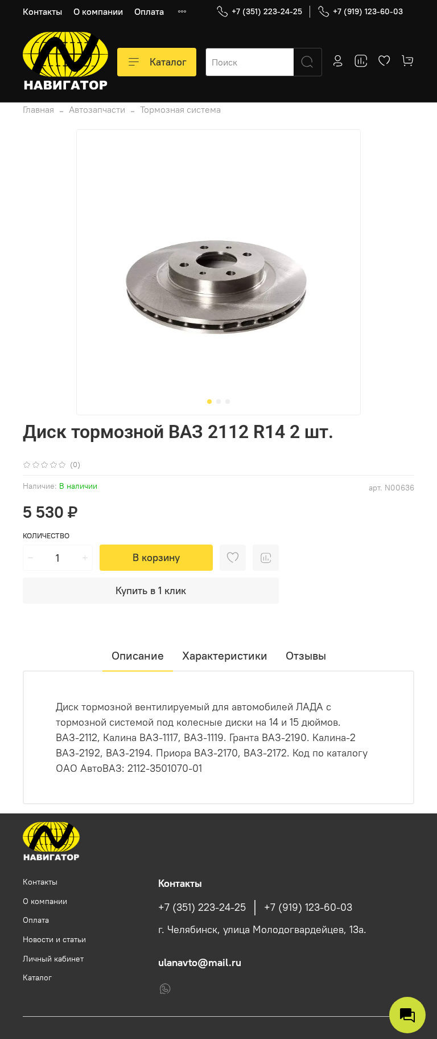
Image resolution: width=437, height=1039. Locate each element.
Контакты (42, 11)
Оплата (149, 11)
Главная (38, 109)
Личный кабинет (53, 959)
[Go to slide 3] (227, 401)
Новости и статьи (54, 939)
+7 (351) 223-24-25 (267, 11)
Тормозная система (180, 109)
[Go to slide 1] (209, 401)
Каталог (168, 61)
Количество (46, 535)
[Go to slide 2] (218, 401)
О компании (98, 11)
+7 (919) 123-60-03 (368, 11)
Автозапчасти (97, 109)
